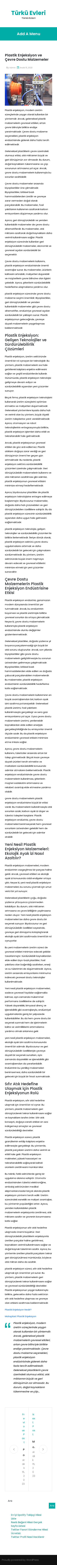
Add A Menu (28, 34)
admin (12, 67)
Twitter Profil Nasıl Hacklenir (27, 1537)
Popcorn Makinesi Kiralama (23, 1453)
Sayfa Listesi (18, 1526)
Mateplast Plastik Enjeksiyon (20, 1316)
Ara (10, 1501)
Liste (13, 1518)
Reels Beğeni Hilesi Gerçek (26, 1522)
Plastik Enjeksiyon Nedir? (18, 1309)
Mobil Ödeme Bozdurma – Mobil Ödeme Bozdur (33, 1445)
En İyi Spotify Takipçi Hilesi (26, 1515)
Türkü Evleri (28, 13)
